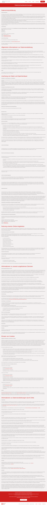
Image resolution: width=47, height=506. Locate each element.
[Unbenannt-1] (6, 1)
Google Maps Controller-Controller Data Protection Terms (10, 405)
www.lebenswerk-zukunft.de (7, 36)
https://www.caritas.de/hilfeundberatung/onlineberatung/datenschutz (18, 299)
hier (14, 298)
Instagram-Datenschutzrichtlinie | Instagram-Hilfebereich (18, 468)
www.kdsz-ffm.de (6, 223)
